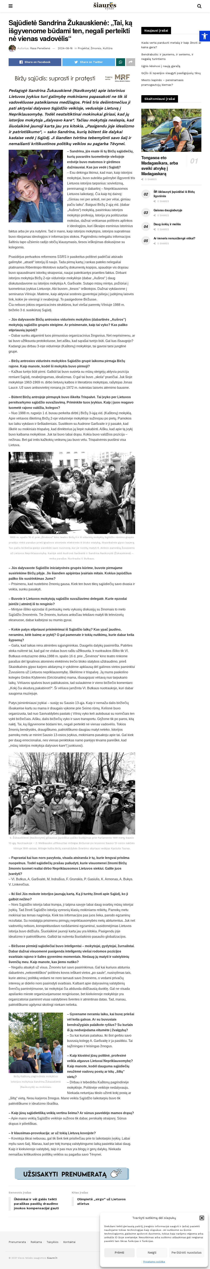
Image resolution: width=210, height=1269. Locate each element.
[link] (204, 36)
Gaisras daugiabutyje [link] (168, 210)
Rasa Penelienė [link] (40, 48)
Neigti (152, 1252)
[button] (202, 1218)
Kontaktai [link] (69, 1242)
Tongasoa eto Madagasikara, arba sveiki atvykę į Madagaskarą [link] (159, 165)
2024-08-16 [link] (65, 48)
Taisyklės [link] (52, 1242)
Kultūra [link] (107, 48)
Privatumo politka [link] (154, 1261)
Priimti (119, 1252)
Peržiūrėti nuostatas (186, 1252)
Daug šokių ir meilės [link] (167, 224)
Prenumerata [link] (17, 1242)
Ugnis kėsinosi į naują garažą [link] (160, 66)
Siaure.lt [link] (52, 1257)
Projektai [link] (83, 48)
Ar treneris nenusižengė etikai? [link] (174, 238)
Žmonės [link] (96, 48)
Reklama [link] (36, 1242)
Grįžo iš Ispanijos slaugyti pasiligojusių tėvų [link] (171, 73)
